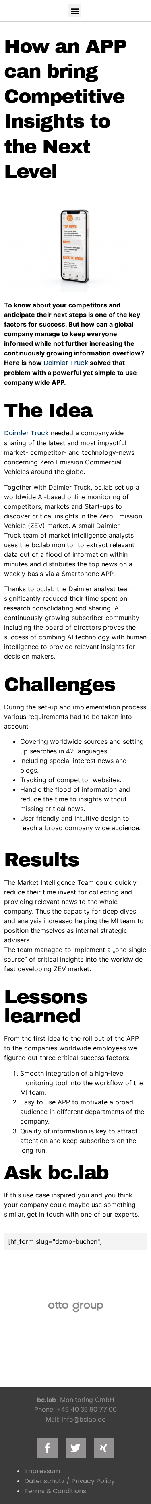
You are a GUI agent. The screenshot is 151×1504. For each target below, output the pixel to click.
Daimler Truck (65, 362)
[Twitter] (76, 1448)
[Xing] (104, 1448)
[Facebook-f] (47, 1448)
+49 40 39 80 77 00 (87, 1409)
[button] (74, 10)
